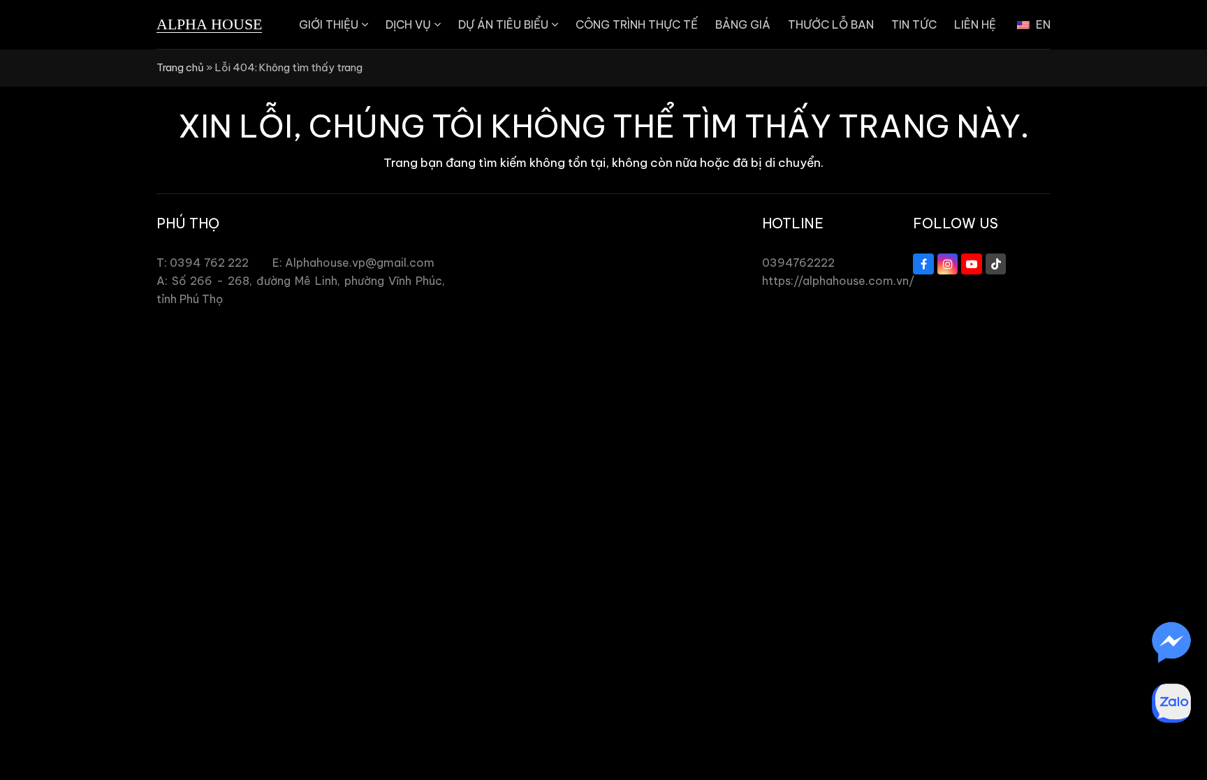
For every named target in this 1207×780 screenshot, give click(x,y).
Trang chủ (180, 67)
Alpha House (209, 24)
